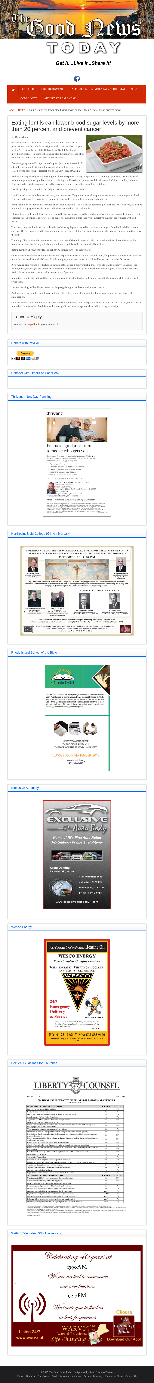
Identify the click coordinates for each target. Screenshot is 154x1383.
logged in (33, 324)
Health (21, 110)
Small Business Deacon (101, 1372)
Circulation (43, 1376)
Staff (54, 1376)
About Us (30, 1376)
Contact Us (131, 1376)
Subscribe (64, 1376)
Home (11, 110)
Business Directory (93, 1376)
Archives (76, 1376)
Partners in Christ (114, 1376)
